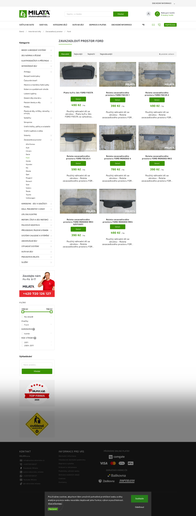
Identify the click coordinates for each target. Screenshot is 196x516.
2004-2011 (38, 345)
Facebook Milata (30, 468)
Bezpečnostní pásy (32, 76)
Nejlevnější (78, 54)
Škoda (28, 191)
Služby (24, 262)
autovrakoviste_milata (33, 472)
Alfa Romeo (30, 144)
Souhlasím (139, 498)
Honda (28, 161)
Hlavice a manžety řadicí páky (36, 85)
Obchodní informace (161, 3)
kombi (38, 333)
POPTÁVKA (170, 25)
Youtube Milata (30, 480)
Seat (27, 184)
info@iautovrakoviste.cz (34, 460)
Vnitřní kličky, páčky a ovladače (37, 126)
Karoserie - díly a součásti (34, 203)
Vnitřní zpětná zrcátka (33, 131)
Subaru (28, 188)
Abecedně (65, 54)
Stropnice (28, 122)
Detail (78, 99)
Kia (27, 168)
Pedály (27, 106)
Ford (27, 158)
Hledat (121, 14)
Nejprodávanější (106, 54)
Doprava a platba (66, 463)
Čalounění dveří (30, 80)
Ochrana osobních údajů (69, 475)
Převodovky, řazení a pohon (34, 230)
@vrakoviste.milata (31, 483)
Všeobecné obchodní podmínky (72, 460)
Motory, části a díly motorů (34, 219)
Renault (29, 181)
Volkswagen (30, 198)
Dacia (28, 154)
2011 (38, 342)
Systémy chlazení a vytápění (35, 235)
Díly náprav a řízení (31, 55)
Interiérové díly (29, 66)
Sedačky (27, 118)
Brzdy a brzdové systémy (33, 50)
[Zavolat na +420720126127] (159, 24)
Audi (27, 148)
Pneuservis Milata (30, 257)
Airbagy (27, 71)
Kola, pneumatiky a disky (33, 209)
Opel (27, 174)
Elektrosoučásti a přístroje (35, 61)
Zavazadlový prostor (33, 140)
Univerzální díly (29, 241)
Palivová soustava (30, 225)
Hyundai (29, 164)
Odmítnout (139, 507)
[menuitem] (28, 24)
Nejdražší (91, 54)
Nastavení (53, 509)
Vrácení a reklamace (68, 467)
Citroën (28, 151)
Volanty (27, 135)
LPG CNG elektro (29, 214)
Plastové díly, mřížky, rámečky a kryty (36, 112)
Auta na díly (27, 251)
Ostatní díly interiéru (32, 98)
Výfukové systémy (30, 246)
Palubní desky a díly (32, 102)
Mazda (28, 171)
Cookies (62, 478)
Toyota (28, 194)
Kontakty (63, 482)
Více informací (55, 503)
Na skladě (38, 316)
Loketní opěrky (30, 93)
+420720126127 (30, 464)
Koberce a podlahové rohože (36, 89)
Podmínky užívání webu (69, 471)
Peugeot (29, 178)
